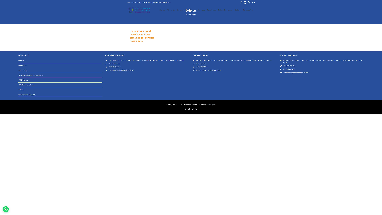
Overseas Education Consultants (31, 75)
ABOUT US (23, 65)
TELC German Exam (26, 85)
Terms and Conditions (27, 95)
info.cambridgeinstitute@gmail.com (156, 2)
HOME (21, 60)
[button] (6, 209)
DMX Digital (211, 105)
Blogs (21, 90)
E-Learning (23, 70)
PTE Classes (23, 80)
